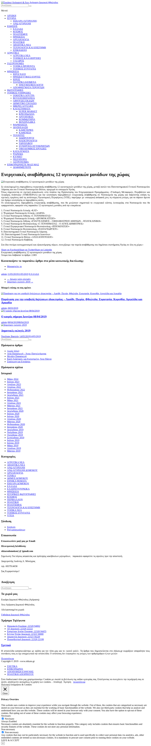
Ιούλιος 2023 (13, 381)
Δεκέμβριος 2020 (15, 411)
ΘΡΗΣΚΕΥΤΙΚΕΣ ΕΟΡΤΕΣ (26, 77)
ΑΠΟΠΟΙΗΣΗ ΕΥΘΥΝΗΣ (20, 671)
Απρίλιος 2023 (14, 384)
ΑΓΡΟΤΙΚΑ (13, 53)
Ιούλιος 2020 (13, 413)
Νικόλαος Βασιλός (10, 336)
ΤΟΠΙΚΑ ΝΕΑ (14, 510)
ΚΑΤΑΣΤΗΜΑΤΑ (22, 108)
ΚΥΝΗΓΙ (17, 156)
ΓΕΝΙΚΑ (11, 475)
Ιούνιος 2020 (13, 416)
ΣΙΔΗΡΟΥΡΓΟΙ (26, 138)
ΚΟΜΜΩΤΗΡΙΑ (27, 119)
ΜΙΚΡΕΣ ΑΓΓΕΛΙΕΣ (23, 106)
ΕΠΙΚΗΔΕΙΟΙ (20, 50)
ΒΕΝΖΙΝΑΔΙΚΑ (27, 122)
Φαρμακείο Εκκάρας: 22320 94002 (23, 626)
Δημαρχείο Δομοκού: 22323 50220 (23, 636)
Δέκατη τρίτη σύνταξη (19, 279)
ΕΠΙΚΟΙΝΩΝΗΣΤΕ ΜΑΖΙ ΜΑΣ (23, 164)
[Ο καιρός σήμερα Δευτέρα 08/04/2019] (20, 311)
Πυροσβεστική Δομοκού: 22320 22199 (25, 639)
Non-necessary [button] (8, 729)
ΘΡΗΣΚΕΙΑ (19, 37)
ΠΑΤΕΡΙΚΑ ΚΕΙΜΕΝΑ (24, 82)
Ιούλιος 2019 (13, 440)
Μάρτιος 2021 (13, 405)
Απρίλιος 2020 (14, 419)
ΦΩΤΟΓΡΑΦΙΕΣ (15, 90)
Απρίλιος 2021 (14, 403)
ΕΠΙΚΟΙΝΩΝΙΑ (15, 669)
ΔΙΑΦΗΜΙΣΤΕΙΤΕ (22, 167)
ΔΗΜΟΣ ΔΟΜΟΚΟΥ (17, 478)
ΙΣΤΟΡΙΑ (11, 18)
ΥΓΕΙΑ (10, 515)
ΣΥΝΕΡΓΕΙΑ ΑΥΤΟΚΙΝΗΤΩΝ (34, 146)
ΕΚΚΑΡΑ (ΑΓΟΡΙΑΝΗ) (25, 21)
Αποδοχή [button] (57, 682)
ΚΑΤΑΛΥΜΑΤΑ (21, 151)
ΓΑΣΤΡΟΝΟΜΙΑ (15, 63)
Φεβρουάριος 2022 (16, 389)
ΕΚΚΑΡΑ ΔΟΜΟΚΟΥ (18, 483)
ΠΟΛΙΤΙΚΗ (19, 42)
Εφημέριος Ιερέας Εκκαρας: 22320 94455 (26, 631)
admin (4, 274)
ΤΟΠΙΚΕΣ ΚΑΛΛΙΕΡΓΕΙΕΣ (27, 58)
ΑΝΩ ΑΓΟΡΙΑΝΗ (22, 23)
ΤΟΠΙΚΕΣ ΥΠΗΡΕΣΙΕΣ (19, 92)
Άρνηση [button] (67, 682)
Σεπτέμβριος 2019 (15, 437)
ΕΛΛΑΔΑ (18, 29)
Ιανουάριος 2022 (15, 392)
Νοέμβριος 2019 (15, 432)
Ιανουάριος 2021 (15, 408)
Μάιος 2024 (12, 379)
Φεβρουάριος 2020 (16, 424)
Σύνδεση (11, 527)
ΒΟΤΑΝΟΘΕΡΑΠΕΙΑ (24, 98)
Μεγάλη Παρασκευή (17, 356)
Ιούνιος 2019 (13, 443)
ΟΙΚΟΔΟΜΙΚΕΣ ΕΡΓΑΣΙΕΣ (32, 148)
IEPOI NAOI (19, 74)
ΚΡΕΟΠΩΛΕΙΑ (27, 114)
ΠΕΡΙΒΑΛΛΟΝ (15, 499)
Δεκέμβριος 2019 (15, 429)
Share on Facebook (10, 249)
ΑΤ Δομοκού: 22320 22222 (20, 628)
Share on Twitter (27, 249)
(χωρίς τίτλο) (13, 351)
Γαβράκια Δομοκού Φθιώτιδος (15, 614)
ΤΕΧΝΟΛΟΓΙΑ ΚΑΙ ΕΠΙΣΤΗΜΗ (29, 47)
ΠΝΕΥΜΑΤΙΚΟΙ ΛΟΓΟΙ (31, 85)
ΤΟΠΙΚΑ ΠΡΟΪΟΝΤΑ (24, 66)
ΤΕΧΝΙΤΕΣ (18, 135)
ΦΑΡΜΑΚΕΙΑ (20, 124)
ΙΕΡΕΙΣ (16, 79)
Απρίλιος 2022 (14, 387)
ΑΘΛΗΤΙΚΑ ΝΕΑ (22, 45)
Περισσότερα (7, 658)
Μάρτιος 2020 (13, 421)
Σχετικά (6, 645)
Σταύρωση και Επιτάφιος (18, 361)
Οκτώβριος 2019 (15, 435)
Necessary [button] (6, 716)
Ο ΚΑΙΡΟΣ (18, 61)
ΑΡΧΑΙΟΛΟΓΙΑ (21, 39)
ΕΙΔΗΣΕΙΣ (12, 26)
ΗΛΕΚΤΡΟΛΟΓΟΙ (28, 140)
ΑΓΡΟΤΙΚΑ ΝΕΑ (21, 55)
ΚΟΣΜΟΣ (18, 31)
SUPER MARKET (28, 111)
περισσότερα (79, 682)
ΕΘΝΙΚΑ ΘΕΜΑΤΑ (17, 481)
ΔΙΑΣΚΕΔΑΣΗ (20, 127)
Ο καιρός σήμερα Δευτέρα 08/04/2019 (24, 316)
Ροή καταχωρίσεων (16, 529)
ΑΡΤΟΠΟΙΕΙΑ (26, 116)
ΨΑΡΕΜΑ (18, 154)
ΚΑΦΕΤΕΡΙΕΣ (26, 130)
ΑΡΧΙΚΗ (11, 15)
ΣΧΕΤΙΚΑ (12, 666)
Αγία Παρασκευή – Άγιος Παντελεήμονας (26, 353)
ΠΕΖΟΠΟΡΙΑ (20, 159)
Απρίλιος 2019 (14, 448)
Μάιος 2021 (12, 400)
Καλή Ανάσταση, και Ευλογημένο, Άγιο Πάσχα (29, 359)
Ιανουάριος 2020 (15, 427)
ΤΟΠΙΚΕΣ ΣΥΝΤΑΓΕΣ (24, 69)
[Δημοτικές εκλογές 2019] (14, 325)
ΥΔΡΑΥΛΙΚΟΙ (25, 143)
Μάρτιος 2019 (13, 451)
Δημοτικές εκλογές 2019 (20, 282)
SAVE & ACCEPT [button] (10, 740)
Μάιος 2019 (12, 445)
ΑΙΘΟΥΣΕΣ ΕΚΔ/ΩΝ (23, 100)
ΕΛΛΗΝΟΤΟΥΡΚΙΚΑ (18, 489)
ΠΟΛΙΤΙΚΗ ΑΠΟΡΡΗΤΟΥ (20, 674)
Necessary (9, 718)
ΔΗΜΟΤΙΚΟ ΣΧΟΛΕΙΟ (25, 103)
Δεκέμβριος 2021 (15, 395)
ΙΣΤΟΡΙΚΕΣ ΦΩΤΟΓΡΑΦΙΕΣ (21, 494)
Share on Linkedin (43, 249)
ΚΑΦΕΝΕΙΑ (25, 132)
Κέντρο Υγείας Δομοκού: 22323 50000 (25, 634)
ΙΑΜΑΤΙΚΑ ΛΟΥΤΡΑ (24, 95)
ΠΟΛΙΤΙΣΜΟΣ (20, 34)
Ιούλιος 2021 (13, 397)
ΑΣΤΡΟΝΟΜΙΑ (21, 162)
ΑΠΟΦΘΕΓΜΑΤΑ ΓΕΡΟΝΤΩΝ (28, 87)
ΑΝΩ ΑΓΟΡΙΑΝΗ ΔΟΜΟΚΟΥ (22, 470)
